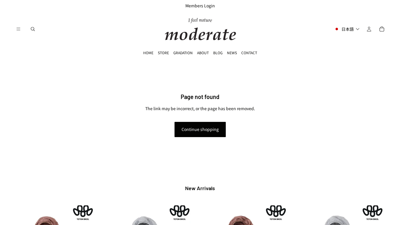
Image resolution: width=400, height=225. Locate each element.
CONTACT (249, 52)
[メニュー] (18, 29)
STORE (163, 52)
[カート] (381, 29)
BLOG (218, 52)
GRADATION (183, 52)
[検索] (32, 29)
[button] (347, 29)
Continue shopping (200, 129)
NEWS (232, 52)
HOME (148, 52)
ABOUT (203, 52)
